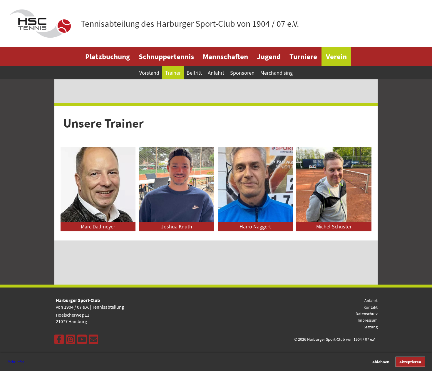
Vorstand (149, 72)
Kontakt (371, 307)
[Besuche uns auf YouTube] (82, 341)
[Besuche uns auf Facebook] (59, 341)
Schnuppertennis (166, 56)
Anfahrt (216, 72)
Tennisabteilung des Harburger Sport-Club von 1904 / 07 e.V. (190, 23)
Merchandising (276, 72)
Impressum (368, 320)
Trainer (173, 72)
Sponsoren (242, 72)
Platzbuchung (107, 56)
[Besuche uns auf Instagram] (70, 341)
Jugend (269, 56)
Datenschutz (367, 313)
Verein (336, 56)
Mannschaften (225, 56)
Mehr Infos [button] (16, 361)
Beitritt (194, 72)
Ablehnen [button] (380, 362)
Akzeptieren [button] (410, 362)
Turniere (303, 56)
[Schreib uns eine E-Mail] (93, 341)
